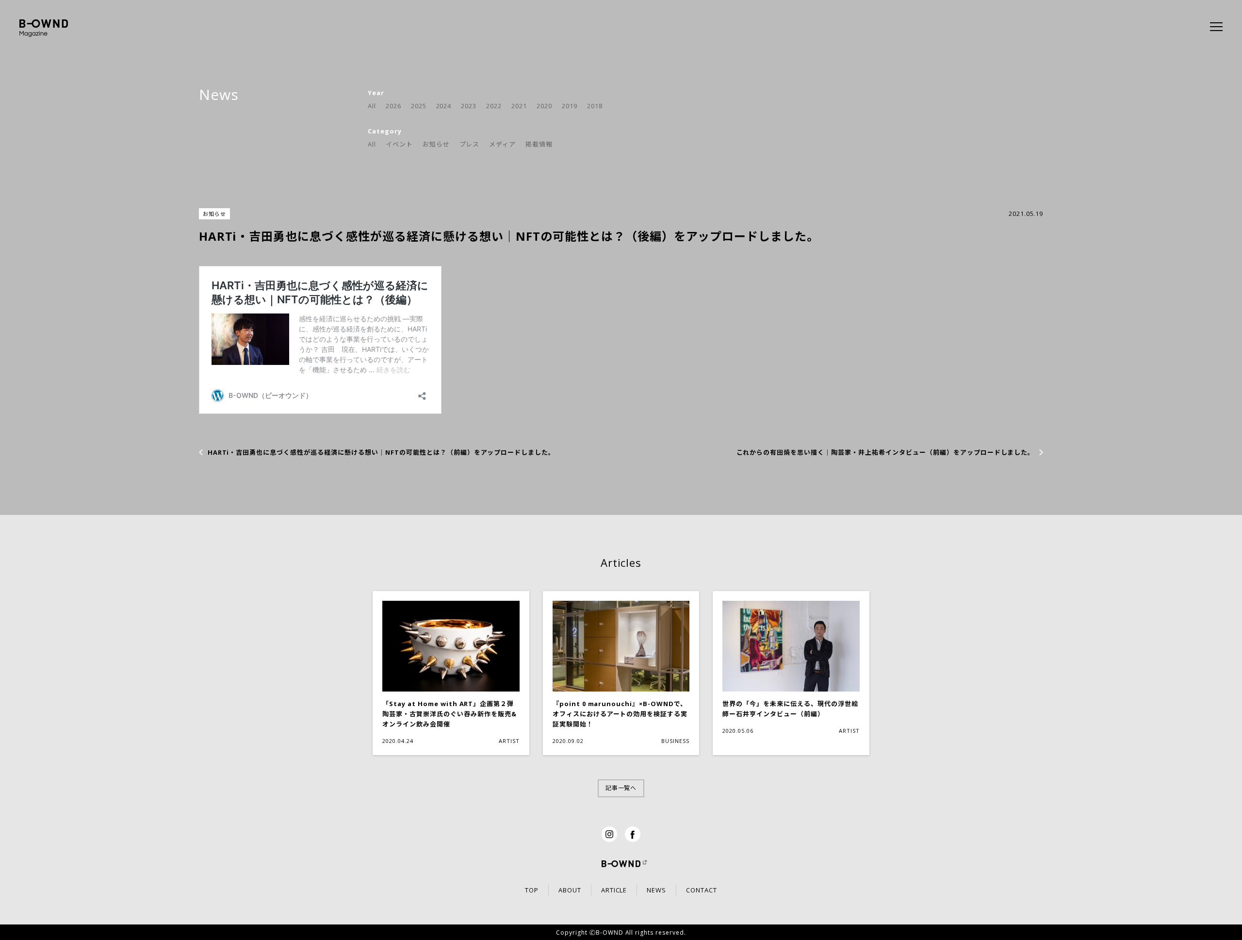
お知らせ (436, 144)
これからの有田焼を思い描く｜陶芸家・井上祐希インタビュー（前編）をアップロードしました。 (885, 452)
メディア (502, 144)
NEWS (656, 890)
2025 (418, 105)
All (372, 105)
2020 (544, 105)
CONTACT (701, 890)
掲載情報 (539, 144)
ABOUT (569, 890)
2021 (519, 105)
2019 (569, 105)
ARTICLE (614, 890)
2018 (595, 105)
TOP (532, 890)
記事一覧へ (621, 788)
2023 (468, 105)
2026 (393, 105)
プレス (469, 144)
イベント (399, 144)
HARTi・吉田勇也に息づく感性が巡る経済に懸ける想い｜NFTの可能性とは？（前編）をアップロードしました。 (382, 452)
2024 (444, 105)
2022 (494, 105)
